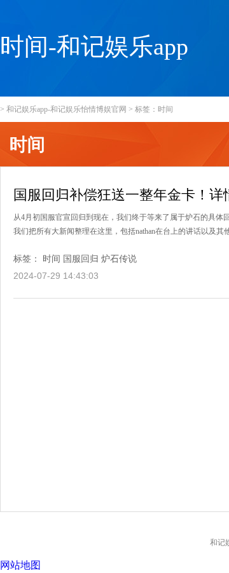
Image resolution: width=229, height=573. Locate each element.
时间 (51, 259)
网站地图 (20, 565)
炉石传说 (119, 259)
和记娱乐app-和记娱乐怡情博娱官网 (66, 109)
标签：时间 (154, 109)
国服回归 (81, 259)
